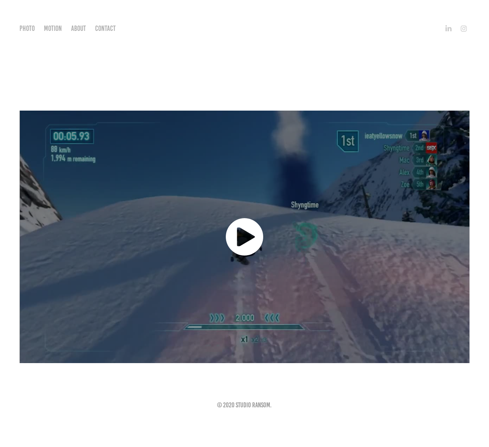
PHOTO (27, 28)
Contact (105, 28)
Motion (53, 28)
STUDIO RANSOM (244, 28)
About (78, 28)
